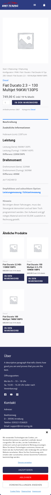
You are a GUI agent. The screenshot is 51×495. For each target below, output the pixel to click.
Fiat (21, 72)
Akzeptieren (25, 469)
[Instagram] (17, 394)
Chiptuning (12, 69)
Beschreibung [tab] (10, 122)
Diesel (9, 75)
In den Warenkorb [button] (11, 277)
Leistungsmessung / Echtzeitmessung (22, 192)
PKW (16, 72)
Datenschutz (26, 491)
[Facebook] (5, 394)
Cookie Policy (15, 491)
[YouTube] (11, 394)
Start (5, 69)
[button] (47, 432)
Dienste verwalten (25, 462)
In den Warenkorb (26, 102)
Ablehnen (25, 477)
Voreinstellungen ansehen (25, 484)
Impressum (36, 491)
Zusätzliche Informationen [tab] (16, 127)
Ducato (27, 72)
